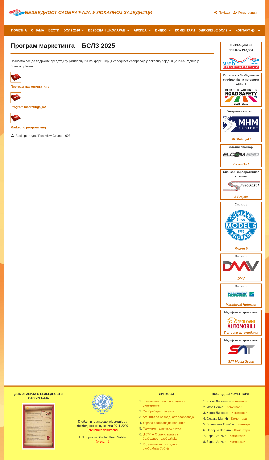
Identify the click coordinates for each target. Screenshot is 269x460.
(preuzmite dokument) (102, 430)
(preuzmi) (102, 441)
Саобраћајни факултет (159, 411)
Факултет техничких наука (162, 428)
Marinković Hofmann (241, 304)
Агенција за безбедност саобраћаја (168, 417)
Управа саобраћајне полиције (164, 423)
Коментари (239, 401)
